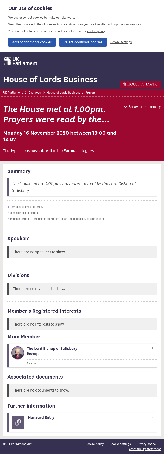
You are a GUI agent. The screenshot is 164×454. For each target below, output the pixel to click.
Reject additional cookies (83, 42)
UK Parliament (13, 92)
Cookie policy (94, 444)
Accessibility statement (145, 449)
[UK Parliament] (20, 61)
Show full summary (145, 106)
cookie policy (96, 31)
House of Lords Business (50, 79)
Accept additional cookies (32, 42)
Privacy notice (146, 444)
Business (35, 92)
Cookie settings (121, 42)
